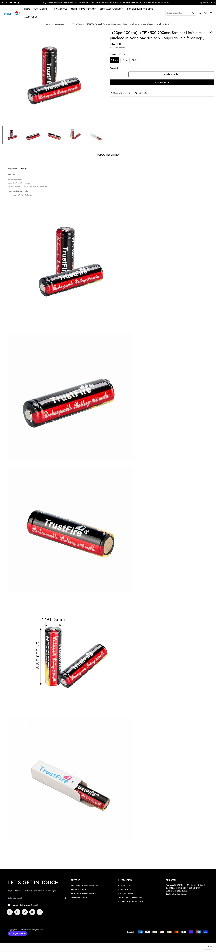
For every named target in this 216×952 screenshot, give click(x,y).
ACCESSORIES (30, 16)
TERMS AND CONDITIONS (130, 897)
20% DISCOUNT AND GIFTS (140, 9)
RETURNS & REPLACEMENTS (83, 893)
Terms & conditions (33, 904)
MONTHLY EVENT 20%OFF (83, 9)
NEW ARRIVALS (60, 9)
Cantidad (114, 68)
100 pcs (136, 60)
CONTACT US (124, 885)
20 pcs (114, 60)
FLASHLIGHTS (40, 9)
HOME (27, 9)
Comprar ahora (162, 82)
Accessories (59, 24)
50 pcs (125, 60)
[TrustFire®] (11, 13)
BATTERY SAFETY (125, 893)
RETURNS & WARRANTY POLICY (132, 901)
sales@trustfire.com (179, 894)
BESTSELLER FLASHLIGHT (111, 9)
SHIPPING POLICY (79, 897)
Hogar (47, 24)
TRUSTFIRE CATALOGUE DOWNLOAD (87, 885)
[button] (210, 13)
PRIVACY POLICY (78, 889)
